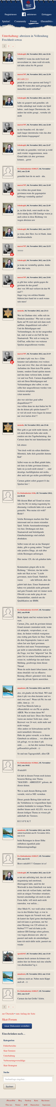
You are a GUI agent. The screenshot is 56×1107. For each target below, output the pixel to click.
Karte (36, 1100)
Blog (20, 1100)
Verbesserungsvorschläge (14, 1060)
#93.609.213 (22, 79)
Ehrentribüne (47, 21)
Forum (33, 21)
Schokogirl (21, 54)
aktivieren (31, 14)
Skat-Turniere (9, 1050)
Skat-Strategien (10, 1065)
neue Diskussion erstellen (17, 1026)
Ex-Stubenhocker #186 (26, 493)
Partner (18, 1105)
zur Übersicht (8, 1013)
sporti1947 (21, 953)
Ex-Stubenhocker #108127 (27, 168)
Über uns (9, 1105)
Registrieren (11, 14)
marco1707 (21, 74)
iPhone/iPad (11, 1100)
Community (20, 21)
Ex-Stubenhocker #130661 (27, 762)
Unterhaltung (10, 36)
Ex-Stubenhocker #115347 (27, 609)
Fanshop (28, 1100)
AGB (25, 1105)
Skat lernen (45, 1100)
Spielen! (6, 21)
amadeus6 (21, 688)
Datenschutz (34, 1105)
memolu (20, 310)
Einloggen (46, 14)
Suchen (9, 1086)
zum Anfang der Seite (25, 1013)
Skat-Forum (9, 1019)
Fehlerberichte (9, 1045)
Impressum (46, 1105)
